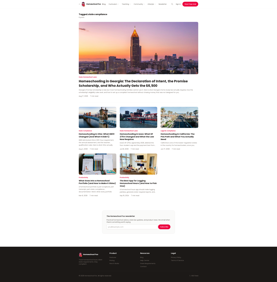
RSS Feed (195, 276)
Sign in (178, 4)
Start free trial (190, 4)
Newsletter (163, 4)
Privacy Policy (176, 257)
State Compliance (85, 131)
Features (113, 257)
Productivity (83, 177)
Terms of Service (177, 260)
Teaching (125, 4)
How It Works (114, 263)
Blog (141, 257)
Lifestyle (151, 4)
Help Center (144, 260)
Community (138, 4)
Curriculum (113, 4)
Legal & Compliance (168, 131)
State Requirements (147, 263)
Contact (143, 266)
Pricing (112, 260)
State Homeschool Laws (88, 77)
